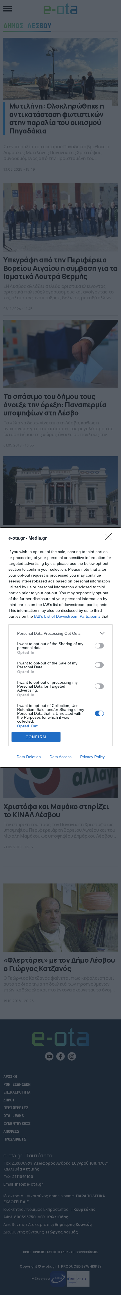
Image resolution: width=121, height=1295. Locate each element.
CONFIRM (36, 737)
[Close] (110, 538)
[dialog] (60, 647)
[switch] (99, 645)
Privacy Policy (92, 757)
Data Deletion (29, 757)
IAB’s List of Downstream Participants (67, 616)
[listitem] (60, 633)
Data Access (60, 757)
